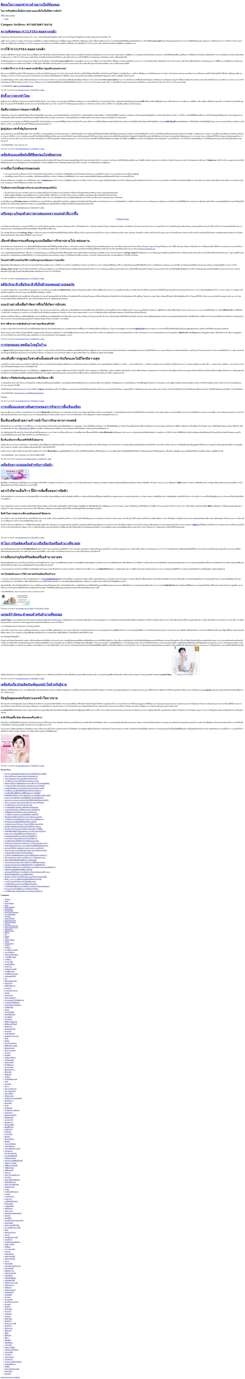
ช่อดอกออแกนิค (10, 1029)
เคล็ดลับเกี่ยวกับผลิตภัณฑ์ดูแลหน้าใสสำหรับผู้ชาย (34, 684)
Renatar (7, 932)
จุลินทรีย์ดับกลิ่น (10, 1014)
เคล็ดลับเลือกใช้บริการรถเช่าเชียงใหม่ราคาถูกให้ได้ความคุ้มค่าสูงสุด (27, 795)
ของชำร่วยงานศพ (11, 969)
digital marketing (10, 907)
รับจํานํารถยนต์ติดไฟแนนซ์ (14, 1160)
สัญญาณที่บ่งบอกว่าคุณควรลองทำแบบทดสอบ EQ (21, 776)
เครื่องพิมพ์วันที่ (10, 1280)
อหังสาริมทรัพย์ (10, 1259)
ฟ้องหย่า (7, 1136)
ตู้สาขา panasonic (10, 1050)
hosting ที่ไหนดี (9, 918)
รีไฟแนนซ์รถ (9, 1204)
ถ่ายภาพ (7, 1053)
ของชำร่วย (8, 966)
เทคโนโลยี (8, 1309)
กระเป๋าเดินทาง (10, 952)
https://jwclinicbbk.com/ (148, 249)
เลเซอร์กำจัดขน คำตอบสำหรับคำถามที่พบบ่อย (31, 614)
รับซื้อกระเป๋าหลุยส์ (11, 1165)
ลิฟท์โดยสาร (9, 1208)
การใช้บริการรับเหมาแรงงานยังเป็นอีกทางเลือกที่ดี (21, 814)
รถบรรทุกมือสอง (10, 1144)
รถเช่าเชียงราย (10, 1146)
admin (42, 90)
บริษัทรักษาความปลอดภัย (13, 1098)
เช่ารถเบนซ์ (8, 1299)
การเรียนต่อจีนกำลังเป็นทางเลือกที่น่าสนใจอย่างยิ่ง (21, 807)
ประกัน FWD (9, 1120)
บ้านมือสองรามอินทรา (12, 1110)
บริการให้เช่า (9, 1093)
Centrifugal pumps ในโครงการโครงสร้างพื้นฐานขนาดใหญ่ (24, 824)
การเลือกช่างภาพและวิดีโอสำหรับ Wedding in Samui (22, 781)
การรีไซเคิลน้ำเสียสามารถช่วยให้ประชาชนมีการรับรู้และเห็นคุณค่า (27, 886)
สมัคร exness (9, 1211)
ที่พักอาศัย (8, 1072)
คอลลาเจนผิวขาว (10, 998)
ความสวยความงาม (22, 90)
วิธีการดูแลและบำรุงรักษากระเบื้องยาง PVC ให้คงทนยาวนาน (25, 857)
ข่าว (6, 978)
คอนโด (7, 993)
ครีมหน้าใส (8, 983)
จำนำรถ (7, 899)
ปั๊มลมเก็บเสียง (9, 1125)
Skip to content (10, 15)
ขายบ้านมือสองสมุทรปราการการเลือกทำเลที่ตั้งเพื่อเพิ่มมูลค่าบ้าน (26, 845)
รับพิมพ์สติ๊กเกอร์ (10, 1182)
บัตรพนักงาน (9, 1101)
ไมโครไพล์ (8, 1371)
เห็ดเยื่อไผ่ (8, 1340)
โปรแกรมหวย (9, 1357)
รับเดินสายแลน (10, 1187)
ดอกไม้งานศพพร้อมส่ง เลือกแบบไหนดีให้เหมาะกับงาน (23, 826)
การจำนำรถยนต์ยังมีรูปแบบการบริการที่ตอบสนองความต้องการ (26, 855)
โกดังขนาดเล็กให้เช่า (12, 1350)
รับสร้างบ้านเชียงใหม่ (12, 1184)
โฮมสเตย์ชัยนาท (10, 1364)
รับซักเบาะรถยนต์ (10, 1163)
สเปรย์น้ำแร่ (8, 1239)
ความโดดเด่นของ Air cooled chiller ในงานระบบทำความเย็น (24, 788)
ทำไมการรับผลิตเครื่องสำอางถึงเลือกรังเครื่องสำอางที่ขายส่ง (40, 543)
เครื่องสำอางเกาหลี (11, 1283)
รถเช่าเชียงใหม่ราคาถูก (12, 1148)
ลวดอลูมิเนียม (9, 1206)
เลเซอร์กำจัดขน (11, 636)
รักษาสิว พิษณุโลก (11, 1153)
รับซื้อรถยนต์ (9, 1170)
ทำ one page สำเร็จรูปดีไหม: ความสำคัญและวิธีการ (21, 889)
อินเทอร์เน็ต (8, 1263)
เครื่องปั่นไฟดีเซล (10, 1278)
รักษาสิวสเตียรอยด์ (11, 1156)
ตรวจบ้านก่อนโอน (11, 1043)
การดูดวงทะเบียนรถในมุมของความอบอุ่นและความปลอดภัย (25, 786)
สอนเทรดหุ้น (9, 1223)
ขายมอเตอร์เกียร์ (10, 976)
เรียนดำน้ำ (8, 1321)
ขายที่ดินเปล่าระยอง (11, 974)
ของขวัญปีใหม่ (9, 964)
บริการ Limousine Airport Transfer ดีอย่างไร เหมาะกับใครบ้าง (24, 802)
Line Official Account (11, 926)
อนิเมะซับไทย (9, 1254)
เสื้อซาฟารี (8, 1330)
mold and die (8, 929)
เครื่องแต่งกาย (9, 1285)
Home (6, 19)
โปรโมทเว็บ (9, 1359)
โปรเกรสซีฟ (9, 1352)
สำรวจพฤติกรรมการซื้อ (12, 1228)
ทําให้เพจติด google (11, 1079)
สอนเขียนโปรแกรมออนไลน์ (14, 1220)
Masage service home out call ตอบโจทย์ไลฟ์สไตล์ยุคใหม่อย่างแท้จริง (26, 800)
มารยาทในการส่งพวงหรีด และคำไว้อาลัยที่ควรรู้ (21, 838)
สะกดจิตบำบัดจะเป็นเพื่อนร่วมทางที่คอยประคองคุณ (22, 841)
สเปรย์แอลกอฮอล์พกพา (12, 1242)
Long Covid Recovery (11, 927)
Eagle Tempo (9, 909)
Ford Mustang (9, 910)
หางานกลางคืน (10, 1249)
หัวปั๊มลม (8, 1247)
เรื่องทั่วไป (8, 1326)
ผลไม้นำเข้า (9, 1129)
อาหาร (7, 1261)
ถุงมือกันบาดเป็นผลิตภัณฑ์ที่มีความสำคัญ (18, 869)
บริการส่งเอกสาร (10, 1091)
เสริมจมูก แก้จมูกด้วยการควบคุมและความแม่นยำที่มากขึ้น (39, 213)
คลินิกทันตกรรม (10, 986)
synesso (7, 936)
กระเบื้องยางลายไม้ (11, 950)
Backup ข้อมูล (9, 903)
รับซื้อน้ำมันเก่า (10, 1168)
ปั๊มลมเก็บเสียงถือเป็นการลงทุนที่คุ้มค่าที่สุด (19, 874)
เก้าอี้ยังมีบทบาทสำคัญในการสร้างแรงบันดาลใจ (21, 812)
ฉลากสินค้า (8, 1017)
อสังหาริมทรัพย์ (10, 1256)
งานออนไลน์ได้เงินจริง (12, 1002)
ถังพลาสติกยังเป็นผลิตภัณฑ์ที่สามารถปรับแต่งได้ (20, 860)
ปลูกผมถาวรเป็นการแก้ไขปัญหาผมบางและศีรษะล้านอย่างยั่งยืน (26, 877)
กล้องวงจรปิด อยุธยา (11, 954)
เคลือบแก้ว (8, 1287)
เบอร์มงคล (8, 1314)
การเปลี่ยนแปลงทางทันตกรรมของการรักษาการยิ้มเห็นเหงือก (41, 406)
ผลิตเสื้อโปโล (9, 1127)
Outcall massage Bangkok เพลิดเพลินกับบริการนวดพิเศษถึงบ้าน (25, 865)
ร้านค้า (7, 1189)
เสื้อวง (7, 1338)
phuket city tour (9, 931)
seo (6, 934)
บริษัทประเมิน (9, 1096)
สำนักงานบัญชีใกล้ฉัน (12, 1225)
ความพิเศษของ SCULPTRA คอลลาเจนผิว (28, 31)
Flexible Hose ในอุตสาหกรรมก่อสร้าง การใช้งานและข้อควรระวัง (26, 843)
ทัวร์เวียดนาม (9, 1065)
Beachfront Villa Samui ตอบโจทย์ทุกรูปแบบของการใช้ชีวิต (23, 829)
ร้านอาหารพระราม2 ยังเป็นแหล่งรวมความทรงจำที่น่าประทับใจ (26, 850)
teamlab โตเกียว (10, 940)
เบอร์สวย (8, 1316)
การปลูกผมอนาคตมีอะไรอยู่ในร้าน (23, 344)
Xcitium (7, 945)
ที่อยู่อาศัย (8, 1074)
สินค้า (32, 608)
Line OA (7, 924)
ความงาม (19, 459)
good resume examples (11, 912)
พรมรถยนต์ (8, 1134)
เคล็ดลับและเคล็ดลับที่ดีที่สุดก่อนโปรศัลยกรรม (31, 154)
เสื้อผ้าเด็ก (8, 1335)
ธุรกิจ (6, 1081)
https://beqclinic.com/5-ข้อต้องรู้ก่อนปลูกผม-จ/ (29, 393)
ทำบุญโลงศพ (9, 1067)
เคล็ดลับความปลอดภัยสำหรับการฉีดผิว (27, 464)
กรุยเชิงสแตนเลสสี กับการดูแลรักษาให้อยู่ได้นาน (21, 836)
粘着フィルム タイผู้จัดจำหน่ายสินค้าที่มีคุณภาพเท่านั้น (23, 879)
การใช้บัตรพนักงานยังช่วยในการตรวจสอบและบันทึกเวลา (24, 891)
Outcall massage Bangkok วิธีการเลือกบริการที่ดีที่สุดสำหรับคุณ (25, 862)
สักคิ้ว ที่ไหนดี (170, 121)
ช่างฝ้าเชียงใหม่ (10, 1034)
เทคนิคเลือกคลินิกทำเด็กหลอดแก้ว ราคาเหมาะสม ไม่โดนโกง (25, 831)
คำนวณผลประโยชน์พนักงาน (14, 1000)
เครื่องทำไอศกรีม (10, 1273)
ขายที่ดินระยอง (10, 971)
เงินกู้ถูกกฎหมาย (10, 1290)
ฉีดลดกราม (8, 1026)
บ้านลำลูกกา (9, 1113)
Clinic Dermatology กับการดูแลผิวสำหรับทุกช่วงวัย (21, 778)
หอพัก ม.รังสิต (9, 1244)
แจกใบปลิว (8, 1345)
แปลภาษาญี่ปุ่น (10, 1347)
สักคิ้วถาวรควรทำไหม (15, 95)
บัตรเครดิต (8, 1103)
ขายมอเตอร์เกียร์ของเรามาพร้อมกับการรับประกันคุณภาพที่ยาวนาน (27, 872)
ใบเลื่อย (7, 1366)
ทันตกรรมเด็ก (9, 1062)
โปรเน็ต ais (8, 1354)
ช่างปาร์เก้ (8, 1031)
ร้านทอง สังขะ (9, 1196)
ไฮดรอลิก (8, 1374)
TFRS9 (7, 942)
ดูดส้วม (7, 1041)
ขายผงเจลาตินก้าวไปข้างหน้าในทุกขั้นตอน (19, 853)
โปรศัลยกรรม (46, 180)
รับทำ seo (8, 1172)
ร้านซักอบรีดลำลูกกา (12, 1192)
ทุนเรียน (7, 1077)
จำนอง (7, 1010)
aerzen (7, 901)
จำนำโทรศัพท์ (9, 1012)
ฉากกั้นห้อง (8, 1019)
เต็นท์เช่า (8, 1307)
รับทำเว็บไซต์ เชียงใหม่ (12, 1180)
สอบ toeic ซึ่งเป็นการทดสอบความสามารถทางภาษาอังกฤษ (24, 848)
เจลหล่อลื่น (8, 1295)
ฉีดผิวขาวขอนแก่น (11, 1022)
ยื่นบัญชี (7, 1141)
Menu (3, 15)
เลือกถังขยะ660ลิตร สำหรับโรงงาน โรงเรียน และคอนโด (23, 817)
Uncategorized (9, 943)
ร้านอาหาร (8, 1199)
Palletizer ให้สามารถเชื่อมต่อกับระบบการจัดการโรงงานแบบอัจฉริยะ (27, 783)
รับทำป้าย (8, 1177)
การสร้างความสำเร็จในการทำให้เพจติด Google (20, 881)
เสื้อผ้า (7, 1333)
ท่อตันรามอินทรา (10, 1057)
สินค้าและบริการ (10, 1232)
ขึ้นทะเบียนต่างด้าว (11, 981)
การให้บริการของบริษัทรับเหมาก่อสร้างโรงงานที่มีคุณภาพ (24, 819)
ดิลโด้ (6, 1038)
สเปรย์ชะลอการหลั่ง (11, 1237)
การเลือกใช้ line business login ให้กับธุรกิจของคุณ (21, 884)
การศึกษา (8, 959)
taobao (7, 938)
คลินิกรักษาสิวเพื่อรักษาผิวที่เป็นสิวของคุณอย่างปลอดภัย (37, 284)
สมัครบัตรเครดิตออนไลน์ (13, 1213)
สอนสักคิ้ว (8, 1218)
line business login (10, 920)
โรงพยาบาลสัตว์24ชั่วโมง (13, 1362)
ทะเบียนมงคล (9, 1060)
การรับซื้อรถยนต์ (10, 957)
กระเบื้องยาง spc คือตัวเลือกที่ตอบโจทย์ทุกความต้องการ (23, 790)
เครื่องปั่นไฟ (9, 1275)
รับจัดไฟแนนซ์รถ (10, 1158)
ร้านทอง (7, 1194)
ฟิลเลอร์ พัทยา (9, 1139)
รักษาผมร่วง (9, 1151)
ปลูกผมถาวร (9, 1122)
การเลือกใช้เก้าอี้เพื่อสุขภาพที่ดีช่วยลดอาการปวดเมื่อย (22, 793)
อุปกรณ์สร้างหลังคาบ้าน (13, 1266)
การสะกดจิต (9, 962)
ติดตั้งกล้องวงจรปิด (11, 1045)
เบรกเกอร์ (8, 1311)
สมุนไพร (7, 1216)
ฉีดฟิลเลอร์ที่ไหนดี (11, 1024)
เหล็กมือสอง (9, 1342)
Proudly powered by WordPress (10, 1377)
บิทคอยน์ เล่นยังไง (11, 1115)
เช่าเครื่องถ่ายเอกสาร (12, 1302)
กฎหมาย (7, 947)
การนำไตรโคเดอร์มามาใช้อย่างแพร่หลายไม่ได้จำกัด (22, 810)
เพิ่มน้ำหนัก (8, 1319)
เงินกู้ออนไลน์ (9, 1292)
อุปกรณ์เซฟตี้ (9, 1268)
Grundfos (7, 916)
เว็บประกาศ (8, 1328)
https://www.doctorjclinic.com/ (23, 86)
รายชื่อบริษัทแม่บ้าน (11, 1201)
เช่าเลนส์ (7, 1304)
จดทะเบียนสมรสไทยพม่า (13, 1005)
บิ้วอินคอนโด (9, 1117)
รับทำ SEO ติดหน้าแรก (12, 1175)
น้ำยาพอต (8, 1084)
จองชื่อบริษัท (9, 1007)
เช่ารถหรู (8, 1297)
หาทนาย (7, 1251)
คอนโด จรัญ (9, 995)
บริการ (7, 1086)
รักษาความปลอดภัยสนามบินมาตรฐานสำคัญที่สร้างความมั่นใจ (26, 774)
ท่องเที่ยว (8, 1055)
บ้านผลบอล (8, 1108)
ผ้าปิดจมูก (8, 1132)
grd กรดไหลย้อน (10, 914)
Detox (6, 905)
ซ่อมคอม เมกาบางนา (12, 1036)
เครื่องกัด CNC (9, 1271)
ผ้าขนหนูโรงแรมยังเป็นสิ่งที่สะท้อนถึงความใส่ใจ (21, 822)
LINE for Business (10, 922)
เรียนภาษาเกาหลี (10, 1323)
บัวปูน (6, 1105)
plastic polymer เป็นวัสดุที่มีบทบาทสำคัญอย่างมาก (21, 833)
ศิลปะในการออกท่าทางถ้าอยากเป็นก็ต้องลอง (30, 4)
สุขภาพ (7, 1235)
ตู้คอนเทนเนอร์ (10, 1048)
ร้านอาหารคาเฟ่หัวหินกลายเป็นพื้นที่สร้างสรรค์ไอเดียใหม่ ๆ (24, 798)
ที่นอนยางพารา (10, 1069)
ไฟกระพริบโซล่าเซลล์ (12, 1369)
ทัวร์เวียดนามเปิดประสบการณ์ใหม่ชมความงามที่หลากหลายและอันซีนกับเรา (30, 867)
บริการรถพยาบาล (10, 1089)
